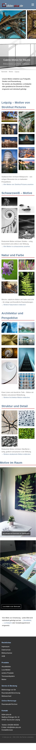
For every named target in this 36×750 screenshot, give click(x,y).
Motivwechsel (6, 696)
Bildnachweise (7, 653)
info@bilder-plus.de (14, 727)
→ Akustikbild (26, 620)
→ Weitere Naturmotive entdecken (14, 305)
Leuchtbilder (6, 670)
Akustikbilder (6, 666)
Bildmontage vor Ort (9, 690)
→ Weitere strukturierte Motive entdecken (16, 454)
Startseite (4, 71)
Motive (11, 71)
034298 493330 (13, 725)
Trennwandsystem (8, 676)
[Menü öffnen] (33, 5)
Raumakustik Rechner (9, 704)
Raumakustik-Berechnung (11, 693)
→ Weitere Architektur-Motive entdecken (16, 397)
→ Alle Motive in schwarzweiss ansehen (16, 246)
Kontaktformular (7, 730)
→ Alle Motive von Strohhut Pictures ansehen (18, 184)
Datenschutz (6, 650)
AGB (3, 656)
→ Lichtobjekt (7, 623)
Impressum (5, 646)
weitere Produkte (8, 673)
